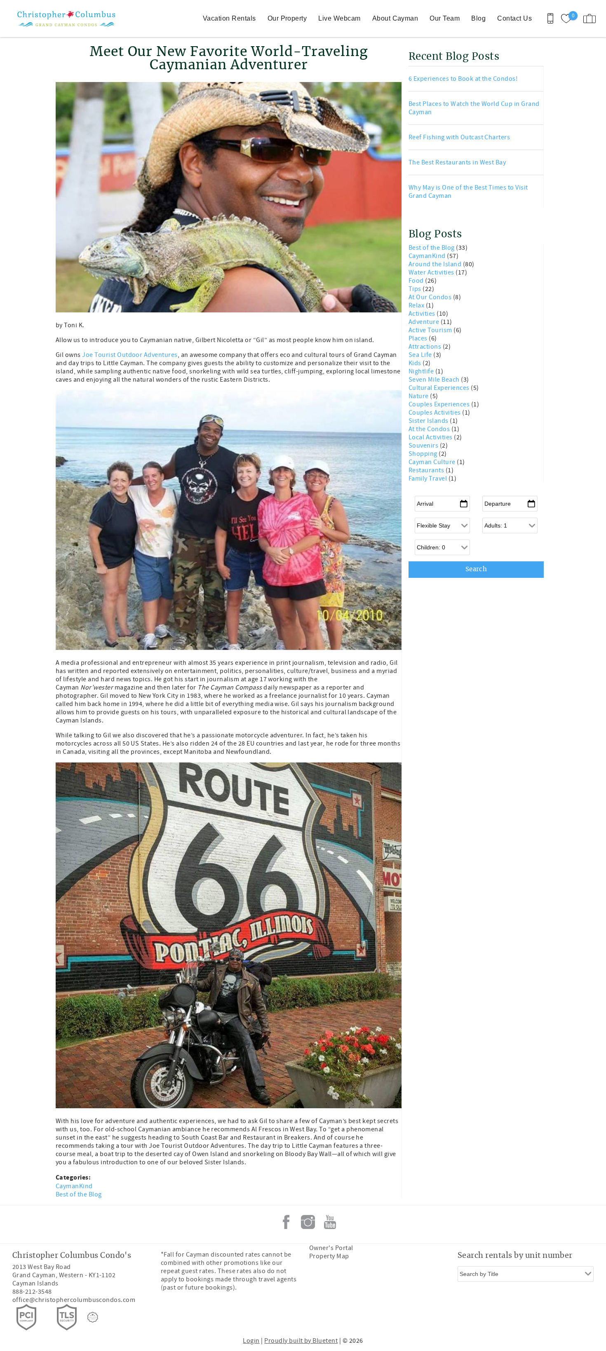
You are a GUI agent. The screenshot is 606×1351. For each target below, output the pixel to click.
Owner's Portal (331, 1248)
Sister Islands (429, 421)
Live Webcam (339, 18)
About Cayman (395, 18)
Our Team (445, 18)
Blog (478, 18)
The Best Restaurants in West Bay (457, 162)
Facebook (286, 1222)
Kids (416, 363)
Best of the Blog (79, 1194)
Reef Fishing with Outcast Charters (459, 137)
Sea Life (421, 355)
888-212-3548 (32, 1292)
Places (419, 338)
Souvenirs (424, 445)
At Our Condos (431, 297)
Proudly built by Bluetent (301, 1341)
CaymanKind (74, 1186)
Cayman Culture (433, 462)
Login (251, 1341)
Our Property (287, 18)
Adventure (425, 322)
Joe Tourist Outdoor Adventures (129, 355)
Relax (417, 305)
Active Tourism (431, 330)
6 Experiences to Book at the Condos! (463, 79)
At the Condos (430, 429)
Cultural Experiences (440, 388)
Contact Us (514, 18)
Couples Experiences (440, 404)
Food (417, 281)
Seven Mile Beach (435, 379)
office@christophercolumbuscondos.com (73, 1300)
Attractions (426, 346)
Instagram (308, 1222)
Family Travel (429, 478)
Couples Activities (435, 412)
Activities (423, 314)
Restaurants (427, 470)
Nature (419, 396)
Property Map (329, 1256)
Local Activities (431, 437)
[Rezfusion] (93, 1317)
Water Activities (432, 272)
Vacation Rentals (229, 18)
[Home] (62, 18)
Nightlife (422, 371)
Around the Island (436, 264)
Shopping (424, 454)
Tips (416, 289)
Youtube (330, 1222)
